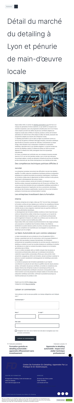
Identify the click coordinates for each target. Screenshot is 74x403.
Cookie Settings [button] (60, 400)
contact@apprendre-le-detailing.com (46, 386)
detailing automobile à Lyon (41, 125)
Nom (17, 312)
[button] (68, 6)
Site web (17, 321)
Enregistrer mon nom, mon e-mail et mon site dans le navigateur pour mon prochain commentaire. (37, 331)
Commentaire (19, 299)
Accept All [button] (69, 400)
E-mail (40, 312)
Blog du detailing (30, 284)
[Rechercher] (16, 6)
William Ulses (32, 282)
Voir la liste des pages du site (12, 382)
